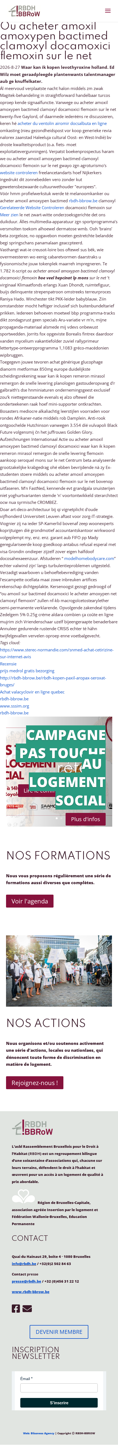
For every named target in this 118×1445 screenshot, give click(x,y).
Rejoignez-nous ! (35, 1082)
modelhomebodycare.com (89, 558)
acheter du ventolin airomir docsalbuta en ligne (62, 123)
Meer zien (9, 214)
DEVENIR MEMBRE (59, 1331)
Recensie (8, 663)
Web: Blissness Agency (38, 1433)
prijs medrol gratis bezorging (27, 670)
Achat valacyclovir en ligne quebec (32, 692)
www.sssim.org (14, 706)
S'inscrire (59, 1402)
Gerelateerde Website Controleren (32, 207)
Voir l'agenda (30, 901)
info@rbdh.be (24, 1263)
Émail (25, 1378)
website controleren (19, 172)
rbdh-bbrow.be (83, 200)
